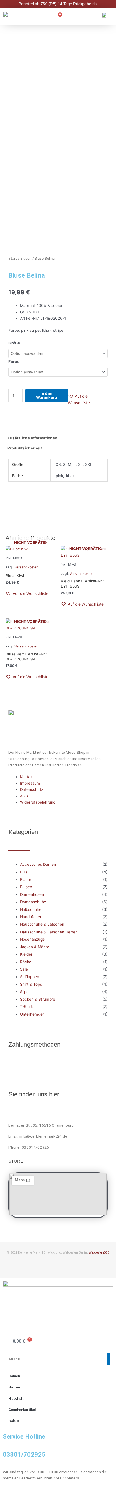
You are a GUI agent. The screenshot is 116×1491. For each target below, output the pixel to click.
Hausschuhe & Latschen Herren (49, 932)
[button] (88, 399)
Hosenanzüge (32, 939)
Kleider (26, 954)
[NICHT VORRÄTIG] (30, 549)
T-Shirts (27, 1006)
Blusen (25, 258)
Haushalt (16, 1398)
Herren (14, 1387)
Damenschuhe (33, 902)
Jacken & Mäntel (35, 947)
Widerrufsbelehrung (37, 802)
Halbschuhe (30, 909)
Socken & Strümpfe (37, 999)
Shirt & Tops (31, 984)
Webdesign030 (99, 1252)
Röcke (25, 962)
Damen (14, 1376)
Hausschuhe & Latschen (42, 924)
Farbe (13, 361)
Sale (24, 969)
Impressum (30, 783)
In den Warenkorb (46, 395)
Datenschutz (31, 789)
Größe (14, 343)
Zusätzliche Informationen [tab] (32, 438)
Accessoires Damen (38, 864)
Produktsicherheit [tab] (24, 448)
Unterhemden (32, 1014)
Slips (24, 991)
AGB (24, 796)
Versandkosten (81, 573)
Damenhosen (32, 894)
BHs (23, 872)
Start (12, 258)
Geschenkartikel (22, 1410)
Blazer (25, 879)
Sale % (13, 1421)
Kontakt (27, 777)
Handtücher (30, 916)
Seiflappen (29, 976)
